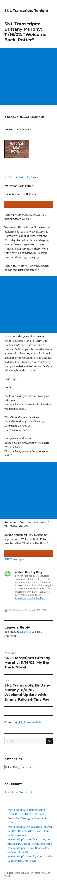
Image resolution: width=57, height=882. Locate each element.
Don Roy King (15, 610)
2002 (45, 610)
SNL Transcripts (14, 559)
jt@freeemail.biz (31, 722)
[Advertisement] (28, 76)
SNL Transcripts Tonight (26, 10)
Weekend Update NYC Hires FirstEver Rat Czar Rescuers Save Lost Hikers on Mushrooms (29, 831)
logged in (25, 631)
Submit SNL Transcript (18, 792)
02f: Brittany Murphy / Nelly (21, 177)
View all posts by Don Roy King (30, 598)
